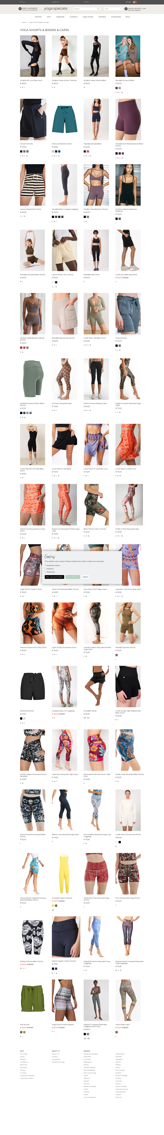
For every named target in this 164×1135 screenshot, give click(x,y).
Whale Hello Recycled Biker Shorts (129, 774)
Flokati (86, 1081)
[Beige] (53, 151)
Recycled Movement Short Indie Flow (97, 775)
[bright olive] (24, 1032)
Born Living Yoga (90, 1073)
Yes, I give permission (54, 577)
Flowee (86, 1084)
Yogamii (118, 1094)
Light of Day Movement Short (64, 647)
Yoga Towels (88, 17)
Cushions (73, 17)
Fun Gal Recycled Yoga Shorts (127, 898)
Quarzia (118, 1073)
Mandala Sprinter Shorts (125, 647)
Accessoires (116, 17)
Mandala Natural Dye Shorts (63, 338)
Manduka (118, 1059)
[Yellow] (53, 906)
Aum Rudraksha (89, 1070)
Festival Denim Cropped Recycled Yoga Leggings (129, 962)
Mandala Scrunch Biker (124, 80)
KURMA (86, 1092)
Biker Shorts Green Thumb (95, 529)
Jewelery (102, 17)
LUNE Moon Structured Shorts (128, 834)
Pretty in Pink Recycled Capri (127, 529)
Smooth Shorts (26, 144)
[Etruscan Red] (88, 151)
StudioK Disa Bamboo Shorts (96, 209)
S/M (85, 718)
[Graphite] (62, 217)
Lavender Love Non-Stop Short (128, 589)
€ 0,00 (128, 2)
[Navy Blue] (21, 151)
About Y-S (55, 1054)
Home (24, 22)
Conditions (24, 1062)
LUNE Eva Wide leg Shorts (126, 275)
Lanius (86, 1094)
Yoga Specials (120, 1092)
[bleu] (27, 151)
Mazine (118, 1062)
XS (21, 968)
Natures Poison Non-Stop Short (33, 647)
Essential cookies (53, 565)
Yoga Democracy (121, 1089)
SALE (128, 17)
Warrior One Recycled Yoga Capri (65, 834)
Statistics (50, 569)
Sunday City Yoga (58, 1062)
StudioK (118, 1078)
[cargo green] (56, 906)
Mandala (118, 1056)
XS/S (85, 1038)
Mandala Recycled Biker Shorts (32, 275)
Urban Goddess (121, 1086)
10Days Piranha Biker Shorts (31, 961)
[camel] (24, 151)
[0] (135, 4)
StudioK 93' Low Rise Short (31, 80)
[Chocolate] (116, 88)
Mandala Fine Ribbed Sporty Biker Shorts (129, 145)
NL (24, 2)
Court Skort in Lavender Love (96, 469)
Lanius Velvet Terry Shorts (62, 275)
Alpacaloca (88, 1062)
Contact (55, 1056)
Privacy (22, 1070)
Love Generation (90, 1097)
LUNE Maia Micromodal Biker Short (32, 470)
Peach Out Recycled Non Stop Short (32, 530)
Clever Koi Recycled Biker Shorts (65, 589)
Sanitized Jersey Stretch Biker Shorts (32, 404)
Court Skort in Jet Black (61, 469)
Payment (23, 1067)
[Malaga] (24, 348)
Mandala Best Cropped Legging (65, 209)
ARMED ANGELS (90, 1067)
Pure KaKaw (120, 1070)
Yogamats (60, 17)
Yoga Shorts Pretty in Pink (31, 589)
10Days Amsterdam (91, 1054)
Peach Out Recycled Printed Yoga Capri (65, 530)
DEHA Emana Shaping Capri (95, 403)
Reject (85, 577)
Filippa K (87, 1078)
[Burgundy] (120, 153)
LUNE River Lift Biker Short (95, 338)
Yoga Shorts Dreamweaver (63, 1025)
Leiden (86, 2)
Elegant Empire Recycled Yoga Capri (128, 404)
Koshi (86, 1089)
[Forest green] (24, 413)
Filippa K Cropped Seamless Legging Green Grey (95, 1025)
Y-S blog (23, 1073)
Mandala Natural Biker (93, 144)
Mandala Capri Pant (92, 275)
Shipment (23, 1065)
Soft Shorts (24, 1025)
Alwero (86, 1065)
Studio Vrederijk (121, 1075)
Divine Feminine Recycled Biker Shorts (33, 835)
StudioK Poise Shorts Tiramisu (64, 80)
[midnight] (56, 969)
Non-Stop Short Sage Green (95, 589)
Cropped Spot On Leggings (63, 711)
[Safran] (21, 348)
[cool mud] (88, 1034)
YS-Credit (23, 1054)
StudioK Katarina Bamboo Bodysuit (126, 210)
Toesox (118, 1084)
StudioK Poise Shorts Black (95, 80)
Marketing (50, 572)
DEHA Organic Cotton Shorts (64, 961)
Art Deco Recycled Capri (62, 403)
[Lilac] (120, 88)
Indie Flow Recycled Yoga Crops (65, 774)
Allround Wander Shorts (62, 144)
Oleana (118, 1065)
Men (49, 17)
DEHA (86, 1075)
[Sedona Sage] (27, 413)
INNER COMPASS (90, 1086)
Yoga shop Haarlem (27, 1075)
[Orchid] (24, 718)
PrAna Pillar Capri (122, 1025)
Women (38, 17)
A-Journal (87, 1059)
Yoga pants (56, 1059)
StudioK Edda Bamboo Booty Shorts (32, 339)
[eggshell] (53, 282)
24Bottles (87, 1056)
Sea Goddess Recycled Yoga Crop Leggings (97, 835)
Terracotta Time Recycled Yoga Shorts (96, 899)
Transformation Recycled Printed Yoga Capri (97, 648)
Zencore (118, 1097)
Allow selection (73, 577)
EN (21, 2)
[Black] (116, 153)
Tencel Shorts (121, 338)
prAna (117, 1067)
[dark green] (56, 217)
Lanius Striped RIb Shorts (30, 209)
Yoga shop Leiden (26, 1078)
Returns (23, 1059)
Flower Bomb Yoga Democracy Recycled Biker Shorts (33, 899)
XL (84, 87)
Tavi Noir (118, 1081)
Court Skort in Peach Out (125, 469)
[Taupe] (88, 217)
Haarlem (55, 2)
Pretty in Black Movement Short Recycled (33, 775)
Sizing (22, 1056)
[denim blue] (123, 153)
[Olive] (116, 655)
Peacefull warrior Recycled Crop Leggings (97, 962)
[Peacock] (59, 151)
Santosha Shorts (27, 711)
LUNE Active (120, 1054)
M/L (88, 718)
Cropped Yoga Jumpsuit (62, 898)
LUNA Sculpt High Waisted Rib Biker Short (128, 712)
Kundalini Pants (90, 711)
